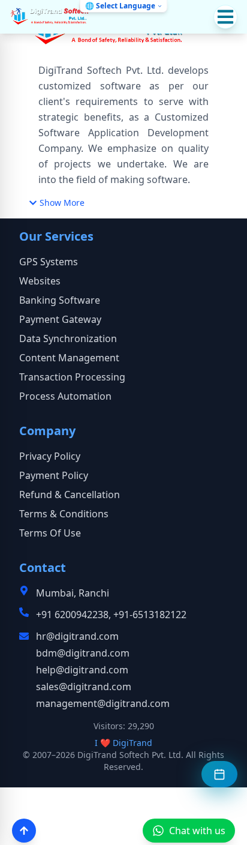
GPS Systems (48, 261)
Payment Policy (53, 475)
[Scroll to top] (24, 831)
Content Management (69, 357)
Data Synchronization (68, 338)
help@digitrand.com (82, 669)
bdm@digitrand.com (82, 653)
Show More (62, 202)
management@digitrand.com (103, 703)
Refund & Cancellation (69, 494)
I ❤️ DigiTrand (123, 742)
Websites (40, 280)
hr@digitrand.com (77, 636)
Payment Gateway (60, 319)
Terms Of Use (50, 533)
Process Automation (65, 396)
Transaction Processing (72, 376)
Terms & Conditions (64, 513)
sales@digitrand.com (83, 686)
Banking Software (59, 300)
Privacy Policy (49, 456)
